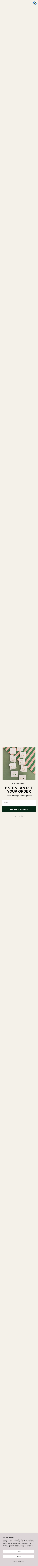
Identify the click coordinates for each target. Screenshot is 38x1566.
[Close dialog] (34, 3)
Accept (18, 1552)
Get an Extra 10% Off (19, 809)
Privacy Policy (26, 1547)
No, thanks (19, 816)
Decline (18, 1556)
